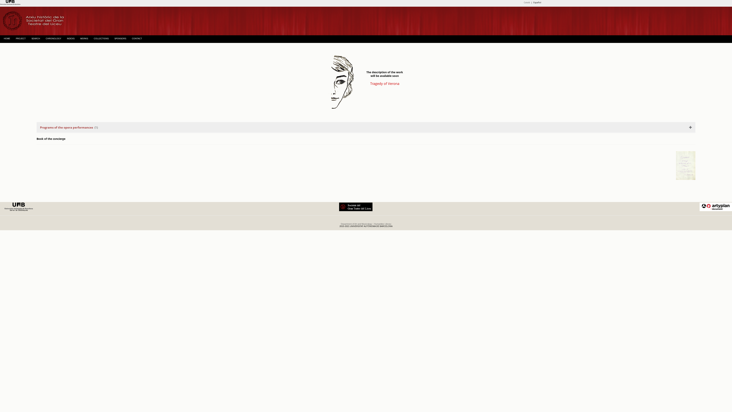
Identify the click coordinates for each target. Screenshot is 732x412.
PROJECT (21, 38)
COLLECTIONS (101, 38)
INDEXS (71, 38)
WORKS (84, 38)
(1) (69, 127)
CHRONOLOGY (53, 38)
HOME (7, 38)
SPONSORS (120, 38)
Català (527, 2)
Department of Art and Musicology (356, 224)
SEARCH (35, 38)
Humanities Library (382, 224)
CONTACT (137, 38)
